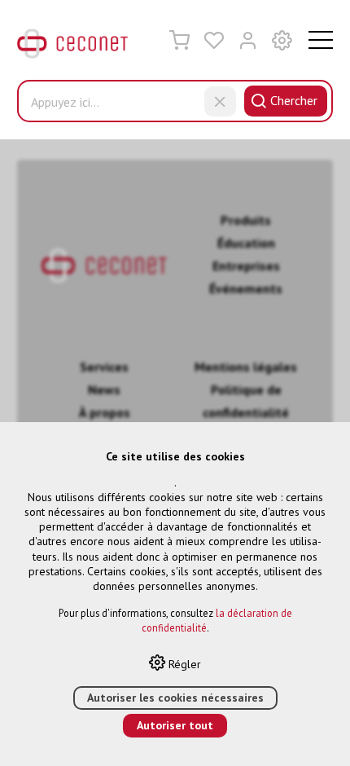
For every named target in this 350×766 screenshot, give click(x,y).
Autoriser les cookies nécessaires (175, 697)
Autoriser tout (175, 725)
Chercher (293, 100)
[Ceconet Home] (72, 47)
